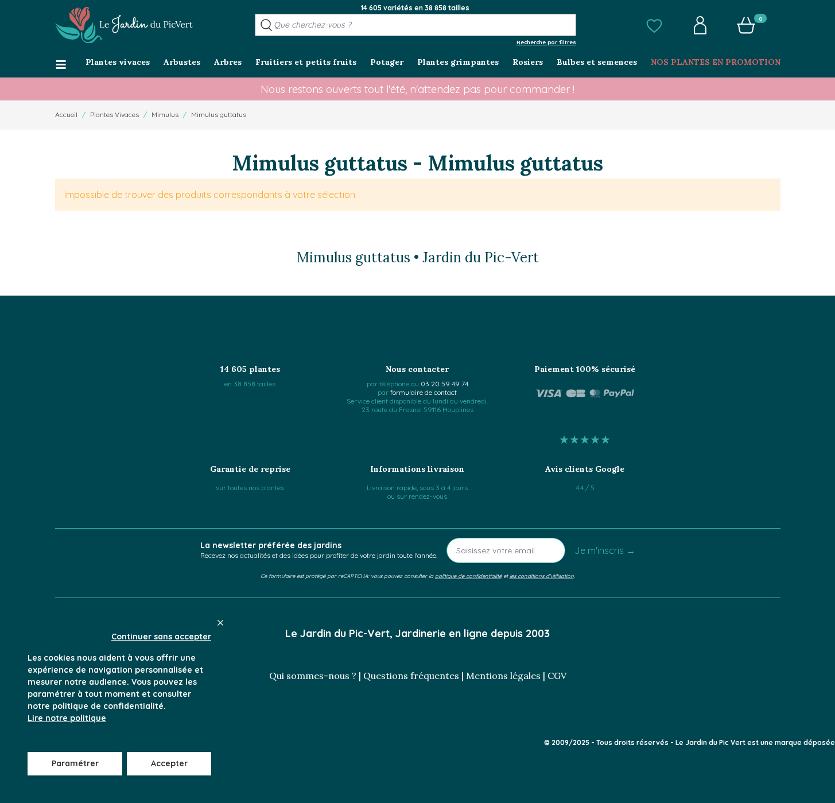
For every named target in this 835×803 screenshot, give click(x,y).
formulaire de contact (423, 392)
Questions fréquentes (411, 675)
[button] (654, 25)
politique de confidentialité (468, 575)
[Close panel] (220, 622)
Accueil (66, 114)
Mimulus (165, 114)
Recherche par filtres (546, 41)
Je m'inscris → (604, 550)
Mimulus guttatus (218, 114)
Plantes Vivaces (114, 114)
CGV (556, 675)
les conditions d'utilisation (542, 575)
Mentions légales (503, 675)
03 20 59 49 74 (444, 383)
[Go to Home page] (124, 25)
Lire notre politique (67, 718)
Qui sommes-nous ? (312, 675)
